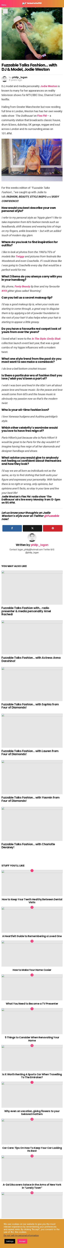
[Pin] (53, 528)
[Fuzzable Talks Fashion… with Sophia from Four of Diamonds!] (32, 684)
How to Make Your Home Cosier (32, 970)
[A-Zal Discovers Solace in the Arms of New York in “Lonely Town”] (32, 1168)
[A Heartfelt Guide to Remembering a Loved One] (32, 920)
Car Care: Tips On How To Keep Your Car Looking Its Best (32, 1149)
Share (5, 11)
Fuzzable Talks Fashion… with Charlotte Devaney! (28, 845)
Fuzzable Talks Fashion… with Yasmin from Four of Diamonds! (30, 799)
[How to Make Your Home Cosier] (32, 954)
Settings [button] (9, 1241)
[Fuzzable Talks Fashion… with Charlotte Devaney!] (32, 824)
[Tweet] (32, 528)
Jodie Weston (48, 86)
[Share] (12, 528)
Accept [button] (22, 1241)
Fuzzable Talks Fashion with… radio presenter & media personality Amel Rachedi (26, 611)
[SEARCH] (60, 3)
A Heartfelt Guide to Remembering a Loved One (32, 936)
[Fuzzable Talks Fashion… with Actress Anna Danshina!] (32, 637)
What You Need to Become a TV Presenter (32, 1003)
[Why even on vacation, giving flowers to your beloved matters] (32, 1095)
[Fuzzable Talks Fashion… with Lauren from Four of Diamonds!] (32, 731)
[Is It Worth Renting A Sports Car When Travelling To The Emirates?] (32, 1058)
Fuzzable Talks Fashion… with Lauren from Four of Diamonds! (29, 752)
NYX (4, 290)
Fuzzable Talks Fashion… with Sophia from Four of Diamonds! (30, 705)
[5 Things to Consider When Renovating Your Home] (32, 1021)
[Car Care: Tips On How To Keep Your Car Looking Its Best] (32, 1132)
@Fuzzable (51, 516)
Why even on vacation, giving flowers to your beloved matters (32, 1112)
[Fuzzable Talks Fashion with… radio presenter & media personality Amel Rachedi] (32, 588)
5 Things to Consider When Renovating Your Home (32, 1039)
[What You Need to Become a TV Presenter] (32, 987)
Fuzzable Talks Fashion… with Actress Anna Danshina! (31, 659)
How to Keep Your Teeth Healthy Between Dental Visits (32, 901)
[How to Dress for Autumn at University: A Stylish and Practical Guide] (32, 1205)
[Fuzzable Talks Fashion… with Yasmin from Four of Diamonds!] (32, 777)
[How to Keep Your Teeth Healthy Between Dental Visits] (32, 883)
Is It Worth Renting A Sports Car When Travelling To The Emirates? (32, 1076)
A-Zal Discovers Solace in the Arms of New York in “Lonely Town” (32, 1186)
